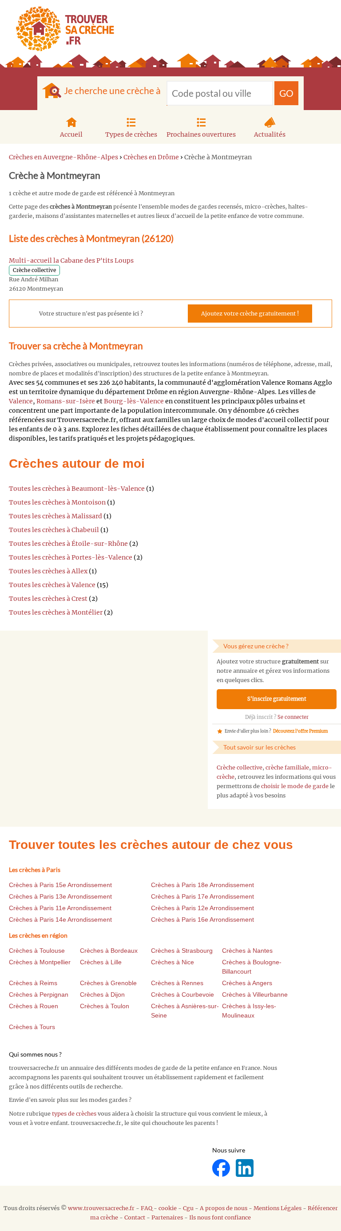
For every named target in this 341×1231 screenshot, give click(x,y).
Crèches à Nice (172, 962)
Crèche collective (239, 767)
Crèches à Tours (32, 1026)
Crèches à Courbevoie (182, 994)
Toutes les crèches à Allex (48, 571)
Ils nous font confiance (220, 1217)
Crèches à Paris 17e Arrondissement (202, 896)
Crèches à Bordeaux (109, 950)
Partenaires (167, 1217)
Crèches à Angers (247, 982)
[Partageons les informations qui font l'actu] (221, 1167)
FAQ (146, 1208)
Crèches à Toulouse (37, 950)
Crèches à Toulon (104, 1006)
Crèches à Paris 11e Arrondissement (60, 907)
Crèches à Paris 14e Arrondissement (60, 919)
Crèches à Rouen (33, 1006)
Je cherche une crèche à (112, 90)
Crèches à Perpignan (38, 994)
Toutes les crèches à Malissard (55, 516)
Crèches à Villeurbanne (255, 994)
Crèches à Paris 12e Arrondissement (202, 907)
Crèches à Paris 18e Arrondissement (202, 884)
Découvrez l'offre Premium (300, 731)
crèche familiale (287, 767)
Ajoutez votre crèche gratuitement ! (250, 313)
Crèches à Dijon (102, 994)
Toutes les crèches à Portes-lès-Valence (70, 557)
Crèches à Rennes (177, 982)
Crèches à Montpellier (40, 962)
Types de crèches (131, 134)
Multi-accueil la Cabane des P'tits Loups (71, 260)
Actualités (269, 134)
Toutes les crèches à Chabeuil (54, 530)
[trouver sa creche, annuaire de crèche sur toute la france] (61, 28)
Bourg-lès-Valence (134, 401)
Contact (134, 1217)
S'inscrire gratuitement (276, 699)
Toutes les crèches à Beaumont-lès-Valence (77, 489)
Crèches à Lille (101, 962)
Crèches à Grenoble (108, 982)
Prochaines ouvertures (201, 134)
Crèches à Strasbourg (182, 950)
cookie (168, 1208)
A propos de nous (223, 1208)
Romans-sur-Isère (65, 401)
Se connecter (293, 717)
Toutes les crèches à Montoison (57, 502)
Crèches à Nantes (247, 950)
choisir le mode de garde (295, 786)
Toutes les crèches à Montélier (56, 612)
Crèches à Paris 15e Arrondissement (60, 884)
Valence (21, 401)
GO (286, 93)
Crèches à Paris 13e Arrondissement (60, 896)
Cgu (188, 1208)
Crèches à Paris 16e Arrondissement (202, 919)
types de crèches (74, 1113)
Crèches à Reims (33, 982)
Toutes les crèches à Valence (52, 585)
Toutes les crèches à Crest (48, 599)
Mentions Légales (277, 1208)
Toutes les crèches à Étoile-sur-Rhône (68, 544)
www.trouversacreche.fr (101, 1208)
